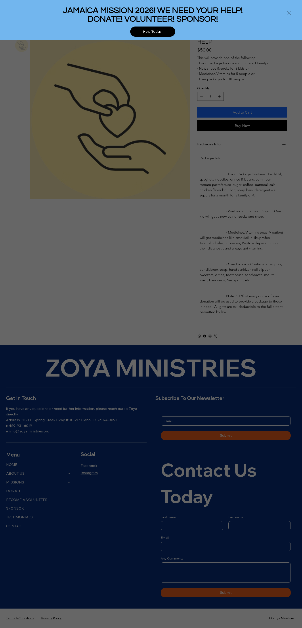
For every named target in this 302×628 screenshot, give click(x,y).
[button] (289, 13)
